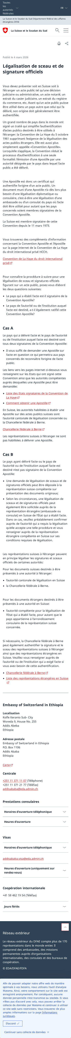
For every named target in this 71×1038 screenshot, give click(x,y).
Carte (6, 765)
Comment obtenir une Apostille (27, 403)
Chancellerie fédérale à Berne (22, 429)
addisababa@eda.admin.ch (20, 789)
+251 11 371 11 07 (14, 781)
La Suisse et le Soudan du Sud (29, 30)
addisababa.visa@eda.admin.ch (23, 859)
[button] (65, 927)
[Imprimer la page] (59, 43)
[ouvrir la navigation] (66, 30)
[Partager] (66, 43)
